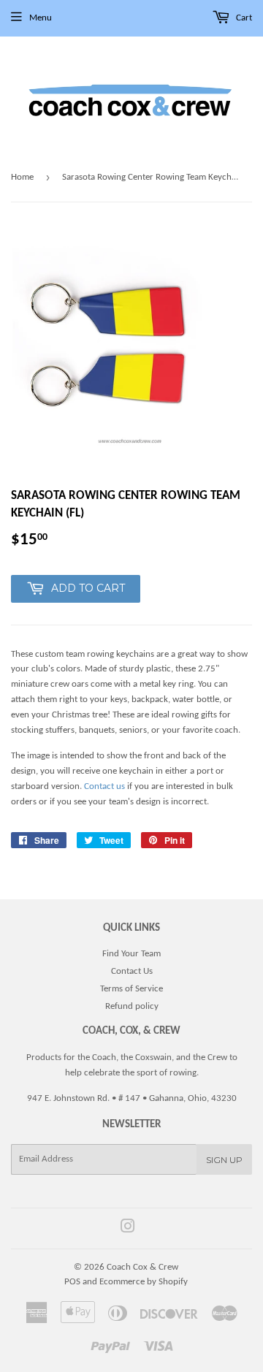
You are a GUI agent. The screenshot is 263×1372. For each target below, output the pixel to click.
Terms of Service (131, 989)
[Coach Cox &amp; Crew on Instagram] (128, 1229)
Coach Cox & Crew (142, 1267)
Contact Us (132, 971)
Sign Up (224, 1159)
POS (72, 1282)
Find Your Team (131, 954)
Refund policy (132, 1006)
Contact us (104, 786)
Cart (243, 18)
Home (22, 177)
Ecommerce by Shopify (143, 1282)
